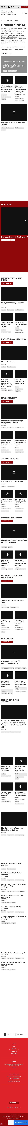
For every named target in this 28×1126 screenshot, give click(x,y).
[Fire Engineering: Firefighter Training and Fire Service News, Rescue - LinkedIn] (9, 7)
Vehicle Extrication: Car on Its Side (12, 601)
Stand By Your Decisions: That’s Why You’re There (20, 682)
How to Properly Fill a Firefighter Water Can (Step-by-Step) (13, 885)
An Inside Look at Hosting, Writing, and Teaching (13, 123)
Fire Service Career (19, 127)
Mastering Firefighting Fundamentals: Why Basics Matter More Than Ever (7, 383)
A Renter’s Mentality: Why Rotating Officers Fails (11, 662)
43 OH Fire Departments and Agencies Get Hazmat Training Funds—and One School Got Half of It (13, 724)
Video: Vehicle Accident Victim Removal (20, 622)
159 (18, 1034)
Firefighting (4, 390)
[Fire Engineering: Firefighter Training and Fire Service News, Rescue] (8, 12)
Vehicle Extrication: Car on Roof (7, 622)
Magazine (24, 668)
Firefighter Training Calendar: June (12, 304)
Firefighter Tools (18, 389)
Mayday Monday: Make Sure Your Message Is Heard (7, 442)
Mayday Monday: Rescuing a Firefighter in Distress (12, 421)
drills (20, 33)
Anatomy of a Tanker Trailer (12, 481)
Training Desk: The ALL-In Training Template (7, 324)
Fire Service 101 (8, 35)
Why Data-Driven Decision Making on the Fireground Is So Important (7, 88)
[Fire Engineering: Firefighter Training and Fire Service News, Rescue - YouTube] (4, 7)
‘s (6, 28)
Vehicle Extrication (14, 607)
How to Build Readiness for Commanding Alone (5, 683)
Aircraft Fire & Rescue (19, 799)
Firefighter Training (13, 71)
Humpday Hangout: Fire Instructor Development (12, 896)
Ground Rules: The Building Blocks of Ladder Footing (20, 381)
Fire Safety (4, 95)
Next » (22, 1034)
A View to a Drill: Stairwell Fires (11, 907)
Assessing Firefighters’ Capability (11, 863)
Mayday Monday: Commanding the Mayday (20, 442)
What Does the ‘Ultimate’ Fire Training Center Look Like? (13, 963)
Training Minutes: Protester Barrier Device (6, 501)
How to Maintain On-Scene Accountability (20, 768)
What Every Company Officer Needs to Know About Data (13, 917)
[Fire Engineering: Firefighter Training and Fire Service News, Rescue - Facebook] (6, 7)
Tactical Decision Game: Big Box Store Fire (6, 793)
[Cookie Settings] (1, 1124)
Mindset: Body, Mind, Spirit (14, 62)
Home (3, 20)
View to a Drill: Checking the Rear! (21, 323)
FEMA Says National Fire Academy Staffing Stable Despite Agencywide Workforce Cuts (20, 90)
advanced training (12, 37)
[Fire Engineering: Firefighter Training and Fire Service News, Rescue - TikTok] (11, 7)
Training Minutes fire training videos (15, 31)
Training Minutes (10, 486)
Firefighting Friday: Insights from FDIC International (14, 541)
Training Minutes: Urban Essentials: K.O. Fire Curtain (20, 501)
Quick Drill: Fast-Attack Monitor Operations (11, 873)
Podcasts (4, 99)
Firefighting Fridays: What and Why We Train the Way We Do (20, 562)
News (16, 100)
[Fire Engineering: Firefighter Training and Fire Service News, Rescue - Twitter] (13, 7)
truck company (12, 42)
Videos (13, 240)
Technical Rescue (5, 607)
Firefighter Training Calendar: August (13, 953)
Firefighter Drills (10, 309)
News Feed (21, 100)
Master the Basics (8, 362)
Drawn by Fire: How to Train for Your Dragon (6, 768)
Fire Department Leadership (8, 127)
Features (5, 71)
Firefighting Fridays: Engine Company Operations (6, 562)
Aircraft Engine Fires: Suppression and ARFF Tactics (20, 793)
